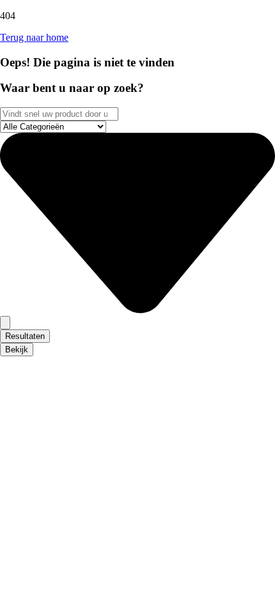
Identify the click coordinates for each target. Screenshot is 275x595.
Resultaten (25, 336)
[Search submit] (5, 322)
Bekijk (16, 349)
